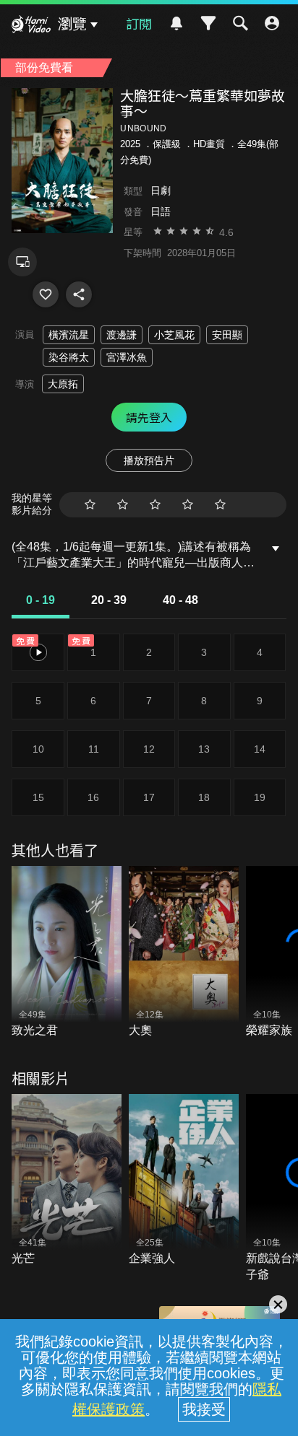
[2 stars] (122, 504)
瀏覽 (72, 24)
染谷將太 (68, 357)
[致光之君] (67, 952)
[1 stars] (90, 504)
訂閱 (139, 23)
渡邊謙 (121, 335)
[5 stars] (220, 504)
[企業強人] (184, 1180)
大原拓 (63, 384)
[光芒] (67, 1180)
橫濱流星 (68, 335)
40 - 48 (180, 600)
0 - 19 (40, 600)
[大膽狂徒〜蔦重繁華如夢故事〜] (46, 294)
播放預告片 (149, 460)
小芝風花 (174, 335)
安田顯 (227, 335)
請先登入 (149, 417)
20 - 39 (109, 600)
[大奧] (184, 952)
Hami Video (31, 26)
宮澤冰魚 (126, 357)
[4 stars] (187, 504)
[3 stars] (155, 504)
